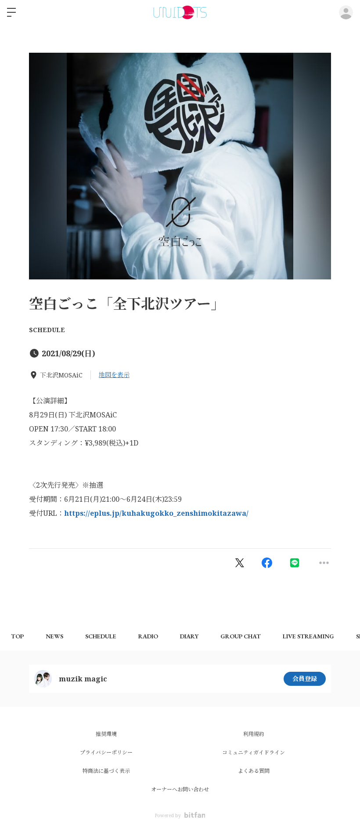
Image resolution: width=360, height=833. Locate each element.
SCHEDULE (47, 330)
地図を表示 (114, 374)
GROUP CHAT (240, 636)
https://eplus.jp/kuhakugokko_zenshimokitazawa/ (156, 513)
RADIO (148, 636)
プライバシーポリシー (106, 752)
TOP (17, 636)
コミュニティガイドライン (253, 752)
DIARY (189, 636)
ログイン (346, 12)
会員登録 (304, 678)
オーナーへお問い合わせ (180, 789)
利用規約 (253, 734)
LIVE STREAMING (308, 636)
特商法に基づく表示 (106, 771)
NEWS (54, 636)
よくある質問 (254, 771)
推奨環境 (106, 734)
